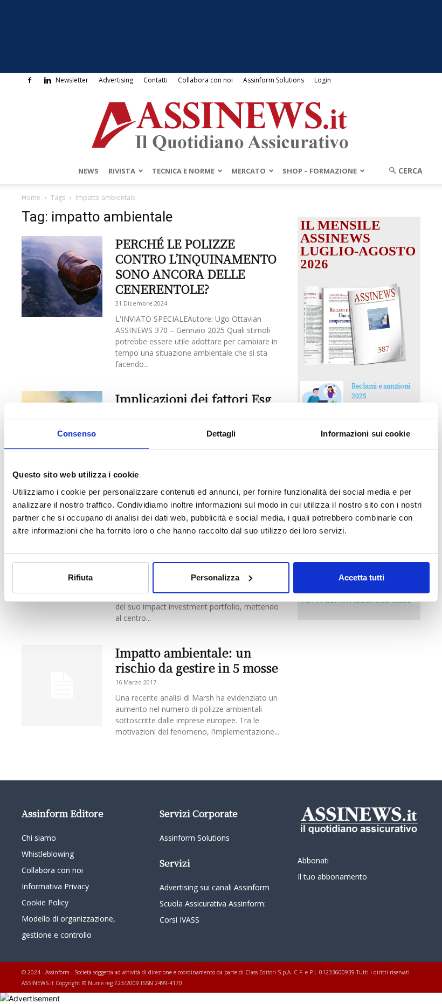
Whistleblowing (48, 854)
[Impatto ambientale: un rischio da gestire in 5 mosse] (62, 685)
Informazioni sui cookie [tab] (365, 433)
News (88, 171)
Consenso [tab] (76, 433)
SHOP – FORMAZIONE (319, 171)
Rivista (121, 171)
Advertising (116, 80)
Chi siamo (39, 838)
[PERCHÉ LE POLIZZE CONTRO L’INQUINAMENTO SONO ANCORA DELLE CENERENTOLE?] (62, 276)
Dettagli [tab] (221, 433)
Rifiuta (80, 577)
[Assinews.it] (221, 123)
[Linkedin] (47, 80)
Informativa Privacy (55, 886)
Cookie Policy (45, 902)
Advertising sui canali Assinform (215, 887)
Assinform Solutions (273, 80)
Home (31, 197)
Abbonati (313, 860)
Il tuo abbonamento (332, 876)
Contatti (155, 80)
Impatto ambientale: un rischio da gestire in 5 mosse (196, 660)
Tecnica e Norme (183, 171)
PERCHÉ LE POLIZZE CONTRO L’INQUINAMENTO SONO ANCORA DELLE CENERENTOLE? (196, 266)
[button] (402, 170)
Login (322, 80)
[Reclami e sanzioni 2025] (321, 396)
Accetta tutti (361, 577)
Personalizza (215, 577)
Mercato (248, 171)
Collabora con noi (205, 80)
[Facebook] (30, 80)
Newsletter (72, 80)
